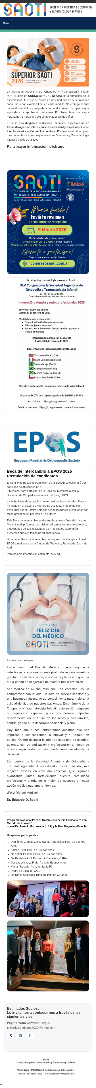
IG (20, 1035)
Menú (6, 23)
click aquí (57, 146)
